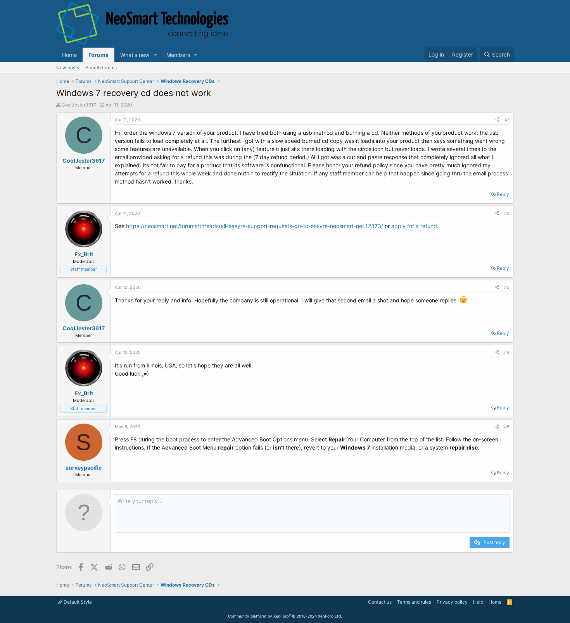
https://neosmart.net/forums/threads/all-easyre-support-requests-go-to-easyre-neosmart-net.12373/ (254, 226)
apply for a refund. (415, 226)
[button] (155, 55)
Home (69, 54)
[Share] (497, 119)
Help (478, 602)
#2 (507, 213)
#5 (507, 426)
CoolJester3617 (79, 105)
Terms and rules (414, 602)
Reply (503, 194)
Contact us (380, 602)
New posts (67, 67)
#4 (507, 352)
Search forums (101, 67)
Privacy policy (452, 602)
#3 (507, 287)
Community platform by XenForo (285, 616)
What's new (134, 54)
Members (178, 54)
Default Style (77, 602)
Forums (98, 54)
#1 (507, 119)
